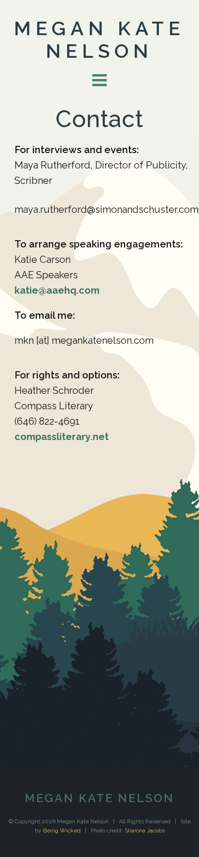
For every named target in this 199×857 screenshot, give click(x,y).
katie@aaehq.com (57, 290)
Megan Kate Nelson (99, 39)
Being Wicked (62, 830)
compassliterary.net (61, 436)
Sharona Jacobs (145, 830)
